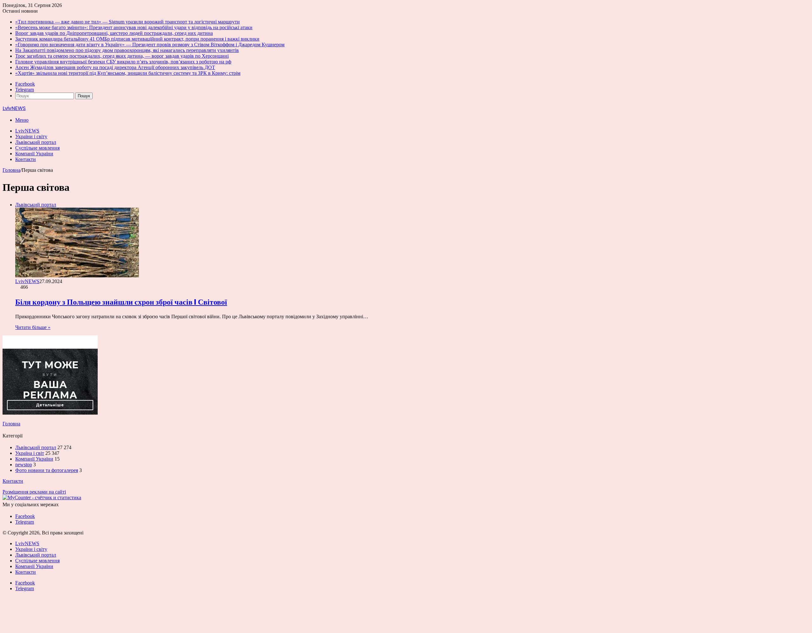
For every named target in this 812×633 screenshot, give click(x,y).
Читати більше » (32, 327)
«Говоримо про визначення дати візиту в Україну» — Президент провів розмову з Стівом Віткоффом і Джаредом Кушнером (150, 44)
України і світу (31, 136)
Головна (11, 170)
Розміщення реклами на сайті (34, 491)
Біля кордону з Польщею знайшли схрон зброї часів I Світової (121, 302)
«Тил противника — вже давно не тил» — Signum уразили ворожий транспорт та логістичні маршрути (127, 21)
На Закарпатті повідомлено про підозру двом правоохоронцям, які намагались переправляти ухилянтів (127, 50)
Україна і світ (29, 453)
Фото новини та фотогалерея (46, 470)
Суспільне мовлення (37, 148)
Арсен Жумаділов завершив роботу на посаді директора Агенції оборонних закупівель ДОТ (115, 67)
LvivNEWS (27, 130)
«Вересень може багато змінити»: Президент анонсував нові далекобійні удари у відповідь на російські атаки (133, 27)
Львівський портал (35, 142)
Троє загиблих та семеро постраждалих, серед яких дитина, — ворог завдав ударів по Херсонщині (122, 56)
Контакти (25, 159)
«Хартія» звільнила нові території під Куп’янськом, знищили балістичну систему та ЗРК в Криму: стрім (127, 73)
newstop (23, 464)
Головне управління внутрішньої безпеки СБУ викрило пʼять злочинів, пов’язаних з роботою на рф (123, 61)
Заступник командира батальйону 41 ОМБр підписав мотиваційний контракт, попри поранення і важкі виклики (137, 39)
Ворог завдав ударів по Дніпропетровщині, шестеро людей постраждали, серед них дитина (114, 33)
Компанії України (34, 153)
